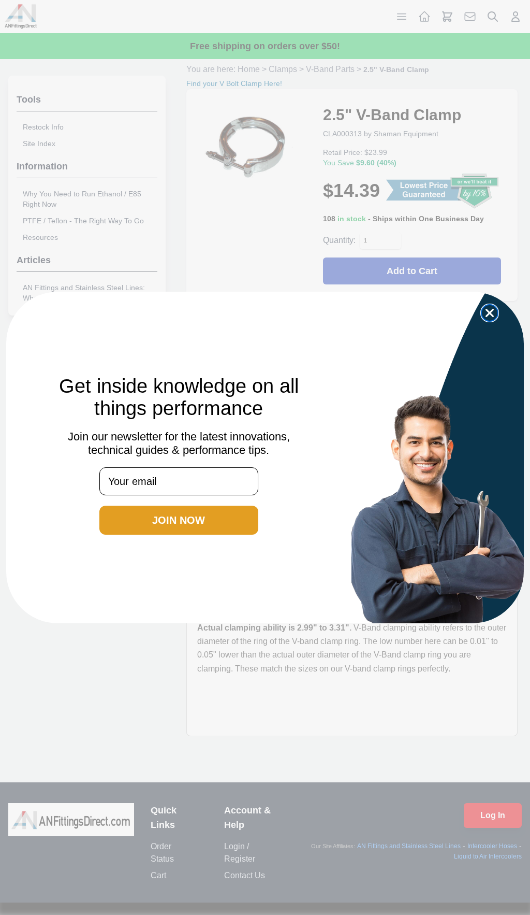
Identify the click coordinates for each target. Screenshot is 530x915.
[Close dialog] (489, 313)
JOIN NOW (178, 520)
